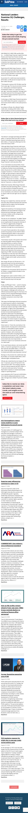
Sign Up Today (7, 398)
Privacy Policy (4, 46)
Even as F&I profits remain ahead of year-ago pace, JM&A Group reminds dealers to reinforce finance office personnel (12, 610)
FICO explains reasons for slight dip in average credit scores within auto (11, 740)
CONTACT (18, 803)
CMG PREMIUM (20, 1)
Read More (4, 457)
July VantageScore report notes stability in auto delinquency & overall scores (11, 423)
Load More (14, 787)
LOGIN (25, 1)
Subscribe (22, 42)
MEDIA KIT (9, 803)
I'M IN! (21, 123)
